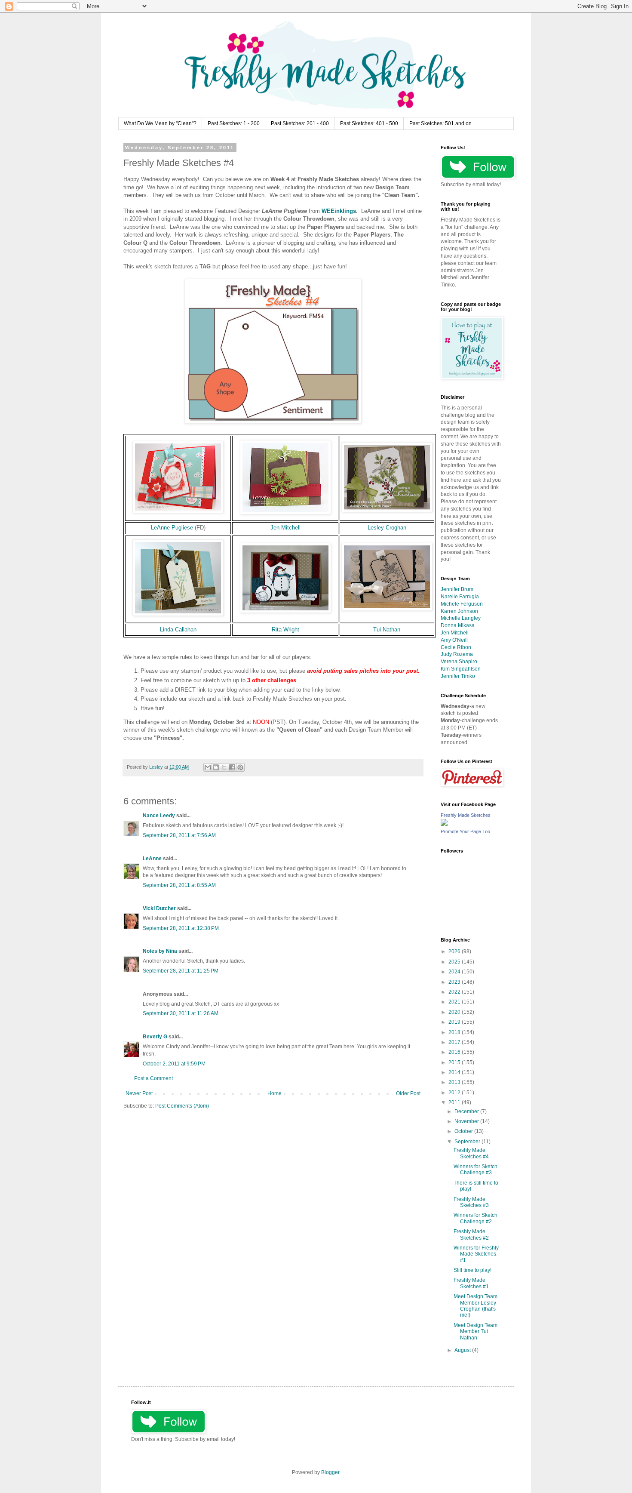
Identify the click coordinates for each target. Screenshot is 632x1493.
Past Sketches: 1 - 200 (234, 123)
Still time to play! (472, 1270)
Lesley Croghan (387, 527)
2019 (455, 1022)
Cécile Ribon (456, 647)
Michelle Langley (461, 618)
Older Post (408, 1093)
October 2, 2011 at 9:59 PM (174, 1064)
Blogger (330, 1472)
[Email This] (207, 767)
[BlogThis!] (216, 767)
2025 (455, 962)
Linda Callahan (178, 629)
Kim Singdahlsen (461, 669)
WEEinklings (339, 211)
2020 (455, 1012)
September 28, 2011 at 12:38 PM (181, 928)
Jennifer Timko (458, 676)
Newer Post (139, 1093)
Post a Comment (153, 1078)
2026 (455, 951)
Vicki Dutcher (159, 908)
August (463, 1350)
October (464, 1131)
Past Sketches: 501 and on (440, 123)
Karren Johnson (459, 611)
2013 (455, 1082)
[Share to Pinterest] (240, 767)
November (467, 1121)
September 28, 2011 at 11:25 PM (180, 971)
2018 (455, 1032)
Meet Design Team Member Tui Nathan (475, 1331)
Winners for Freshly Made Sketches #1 (476, 1254)
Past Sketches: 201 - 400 (300, 123)
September (468, 1142)
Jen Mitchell (285, 527)
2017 (455, 1042)
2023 (455, 982)
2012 (455, 1093)
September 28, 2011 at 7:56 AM (179, 835)
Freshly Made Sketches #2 (471, 1234)
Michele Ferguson (462, 604)
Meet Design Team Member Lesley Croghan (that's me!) (475, 1305)
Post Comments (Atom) (182, 1106)
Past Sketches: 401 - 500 (369, 123)
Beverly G (155, 1037)
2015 (455, 1062)
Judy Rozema (457, 654)
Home (274, 1093)
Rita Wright (285, 629)
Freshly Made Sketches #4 (471, 1153)
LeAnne (152, 859)
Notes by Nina (160, 951)
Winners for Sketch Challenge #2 (475, 1218)
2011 (455, 1102)
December (467, 1111)
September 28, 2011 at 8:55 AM (179, 885)
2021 (455, 1002)
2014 (455, 1072)
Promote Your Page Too (465, 831)
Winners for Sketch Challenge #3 (475, 1170)
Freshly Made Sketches (466, 815)
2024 (455, 972)
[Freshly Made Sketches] (444, 824)
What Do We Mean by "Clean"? (160, 123)
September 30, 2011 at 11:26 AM (180, 1013)
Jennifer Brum (457, 589)
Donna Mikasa (458, 625)
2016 (455, 1052)
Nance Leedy (159, 816)
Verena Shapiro (459, 662)
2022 (455, 992)
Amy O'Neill (454, 640)
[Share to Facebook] (232, 767)
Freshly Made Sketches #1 (471, 1283)
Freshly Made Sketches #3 (471, 1202)
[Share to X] (224, 767)
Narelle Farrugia (460, 597)
